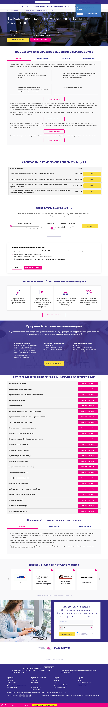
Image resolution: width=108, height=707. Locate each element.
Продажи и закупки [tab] (89, 58)
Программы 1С (11, 680)
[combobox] (61, 628)
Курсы (79, 680)
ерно (80, 14)
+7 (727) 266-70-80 (19, 672)
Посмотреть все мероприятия (54, 659)
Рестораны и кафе (35, 685)
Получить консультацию (54, 363)
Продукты (10, 678)
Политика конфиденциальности (49, 695)
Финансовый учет (35, 689)
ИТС (55, 682)
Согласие (84, 633)
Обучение (80, 678)
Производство (34, 682)
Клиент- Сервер (54, 526)
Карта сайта (61, 695)
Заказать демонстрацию (60, 685)
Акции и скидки (81, 685)
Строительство (34, 684)
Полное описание (54, 99)
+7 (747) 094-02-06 (68, 672)
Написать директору (14, 2)
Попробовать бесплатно (33, 268)
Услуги (56, 678)
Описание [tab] (19, 58)
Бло (69, 6)
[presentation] (8, 579)
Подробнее (17, 267)
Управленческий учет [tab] (42, 58)
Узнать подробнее (18, 39)
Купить (92, 173)
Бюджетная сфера (12, 687)
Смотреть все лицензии (54, 236)
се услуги (56, 680)
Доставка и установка (59, 687)
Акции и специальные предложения (16, 685)
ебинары (28, 2)
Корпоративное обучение (83, 684)
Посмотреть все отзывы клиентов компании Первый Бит (54, 596)
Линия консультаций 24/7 (60, 684)
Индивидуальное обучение (84, 682)
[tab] (55, 174)
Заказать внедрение (54, 315)
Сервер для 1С (22, 526)
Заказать (90, 226)
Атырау (97, 2)
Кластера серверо (85, 526)
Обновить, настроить (40, 39)
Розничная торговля (36, 687)
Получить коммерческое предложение (44, 705)
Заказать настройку (87, 383)
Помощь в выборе (11, 682)
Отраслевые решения (12, 684)
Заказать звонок (49, 667)
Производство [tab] (65, 58)
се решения (34, 680)
